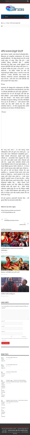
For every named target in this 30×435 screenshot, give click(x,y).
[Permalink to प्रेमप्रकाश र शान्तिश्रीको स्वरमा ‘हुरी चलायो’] (15, 270)
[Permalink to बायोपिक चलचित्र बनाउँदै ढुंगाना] (15, 292)
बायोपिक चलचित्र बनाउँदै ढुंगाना (8, 294)
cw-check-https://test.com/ (11, 357)
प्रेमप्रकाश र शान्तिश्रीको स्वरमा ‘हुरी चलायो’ (10, 272)
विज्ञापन (11, 429)
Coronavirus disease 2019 (11, 372)
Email (2, 326)
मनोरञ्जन (7, 23)
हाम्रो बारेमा (8, 429)
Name (2, 321)
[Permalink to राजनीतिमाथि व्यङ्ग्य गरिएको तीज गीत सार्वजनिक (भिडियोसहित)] (15, 246)
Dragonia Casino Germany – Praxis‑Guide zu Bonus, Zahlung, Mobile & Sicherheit (17, 401)
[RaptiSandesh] (15, 10)
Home (4, 23)
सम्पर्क (14, 429)
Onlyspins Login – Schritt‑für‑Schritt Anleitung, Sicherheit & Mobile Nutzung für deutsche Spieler (16, 381)
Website (3, 331)
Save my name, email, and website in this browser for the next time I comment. (14, 338)
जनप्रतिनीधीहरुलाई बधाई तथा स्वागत (11, 219)
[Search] (28, 1)
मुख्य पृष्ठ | (4, 429)
